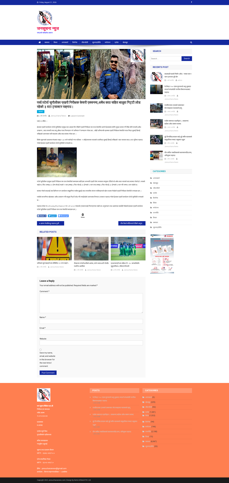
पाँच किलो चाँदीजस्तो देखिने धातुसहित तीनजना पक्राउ (133, 223)
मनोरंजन (107, 42)
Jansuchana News (58, 116)
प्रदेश (116, 42)
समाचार (47, 42)
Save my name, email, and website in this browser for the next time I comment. (47, 359)
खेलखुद (125, 42)
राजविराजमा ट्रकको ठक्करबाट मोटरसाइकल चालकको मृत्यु (174, 106)
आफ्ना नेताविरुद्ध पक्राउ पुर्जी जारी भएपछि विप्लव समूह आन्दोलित (52, 223)
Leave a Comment (77, 116)
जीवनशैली (85, 42)
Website (43, 339)
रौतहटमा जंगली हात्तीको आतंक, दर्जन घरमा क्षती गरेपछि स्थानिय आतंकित (91, 264)
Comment (44, 291)
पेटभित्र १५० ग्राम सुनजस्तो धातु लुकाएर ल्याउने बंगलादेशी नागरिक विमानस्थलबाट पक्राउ (177, 89)
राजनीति (155, 213)
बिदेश (155, 203)
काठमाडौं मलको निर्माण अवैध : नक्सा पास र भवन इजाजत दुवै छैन (177, 75)
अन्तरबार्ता (65, 42)
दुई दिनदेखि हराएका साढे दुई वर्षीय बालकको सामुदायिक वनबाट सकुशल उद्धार (178, 138)
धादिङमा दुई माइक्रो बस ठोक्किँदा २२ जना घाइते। (53, 263)
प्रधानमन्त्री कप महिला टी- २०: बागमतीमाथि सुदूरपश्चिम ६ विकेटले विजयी (125, 264)
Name (43, 317)
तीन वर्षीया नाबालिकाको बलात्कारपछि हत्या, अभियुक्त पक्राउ (178, 153)
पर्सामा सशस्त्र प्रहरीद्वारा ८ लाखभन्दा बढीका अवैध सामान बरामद (176, 122)
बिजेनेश (74, 42)
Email (43, 328)
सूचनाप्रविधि (96, 42)
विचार (55, 42)
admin (180, 80)
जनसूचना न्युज (48, 28)
